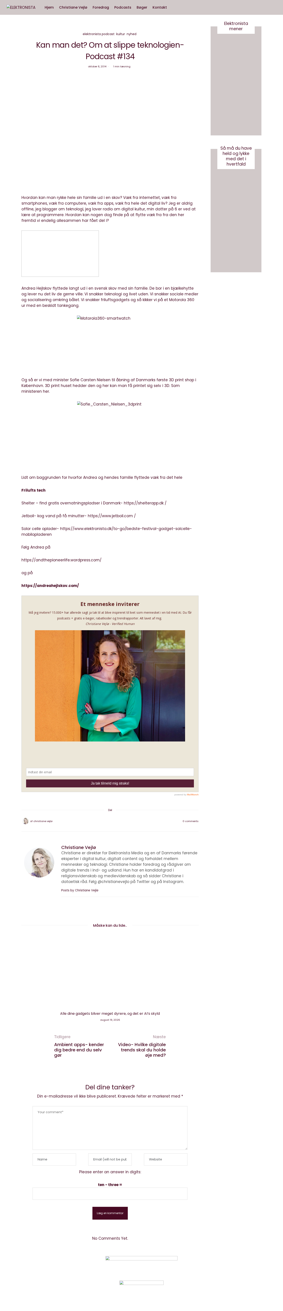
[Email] (110, 821)
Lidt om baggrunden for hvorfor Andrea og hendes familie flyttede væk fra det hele (101, 477)
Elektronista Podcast (99, 34)
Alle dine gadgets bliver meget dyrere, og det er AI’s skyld (110, 1013)
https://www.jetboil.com (110, 516)
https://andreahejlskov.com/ (50, 585)
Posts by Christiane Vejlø (80, 890)
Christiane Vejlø (73, 7)
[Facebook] (98, 821)
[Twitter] (104, 821)
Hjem (49, 7)
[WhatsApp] (116, 821)
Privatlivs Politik (67, 1265)
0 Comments (191, 821)
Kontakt (160, 7)
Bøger (142, 7)
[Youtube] (231, 1265)
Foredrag (101, 7)
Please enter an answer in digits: (110, 1172)
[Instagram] (220, 1265)
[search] (174, 7)
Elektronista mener (236, 26)
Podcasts (122, 7)
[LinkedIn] (121, 821)
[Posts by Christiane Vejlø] (25, 821)
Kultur (120, 34)
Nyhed (131, 34)
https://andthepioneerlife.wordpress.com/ (61, 560)
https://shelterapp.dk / (145, 503)
